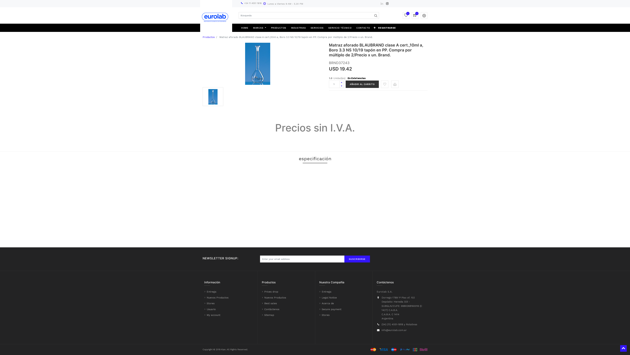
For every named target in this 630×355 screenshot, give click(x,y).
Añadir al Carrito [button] (362, 84)
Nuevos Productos (218, 297)
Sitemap (269, 315)
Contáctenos (271, 309)
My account (213, 315)
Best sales (270, 303)
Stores (211, 303)
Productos (209, 37)
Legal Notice (329, 297)
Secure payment (331, 309)
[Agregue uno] (342, 82)
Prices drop (271, 291)
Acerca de (328, 303)
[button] (374, 28)
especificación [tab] (315, 158)
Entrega (211, 291)
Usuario (211, 309)
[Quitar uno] (342, 86)
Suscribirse (357, 259)
